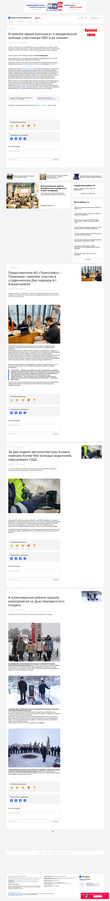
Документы (62, 853)
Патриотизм (13, 592)
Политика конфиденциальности (15, 895)
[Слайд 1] (33, 210)
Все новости (88, 259)
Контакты (29, 21)
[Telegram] (20, 138)
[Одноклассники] (16, 138)
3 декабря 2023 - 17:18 (12, 464)
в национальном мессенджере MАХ (46, 98)
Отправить (55, 159)
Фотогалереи (54, 853)
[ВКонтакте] (11, 138)
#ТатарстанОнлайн (27, 69)
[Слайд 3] (38, 210)
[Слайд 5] (43, 210)
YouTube (52, 64)
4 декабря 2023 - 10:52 (12, 42)
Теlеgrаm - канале (41, 105)
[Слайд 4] (40, 210)
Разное (70, 853)
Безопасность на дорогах (17, 446)
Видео (46, 853)
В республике (13, 267)
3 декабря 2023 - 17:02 (12, 609)
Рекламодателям (19, 21)
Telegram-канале (15, 98)
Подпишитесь (97, 896)
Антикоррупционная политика (15, 892)
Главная (10, 21)
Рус (80, 18)
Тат (86, 18)
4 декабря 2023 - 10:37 (12, 288)
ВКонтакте (25, 64)
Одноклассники (34, 64)
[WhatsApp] (25, 138)
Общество (12, 28)
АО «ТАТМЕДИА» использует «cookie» (16, 893)
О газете (36, 21)
